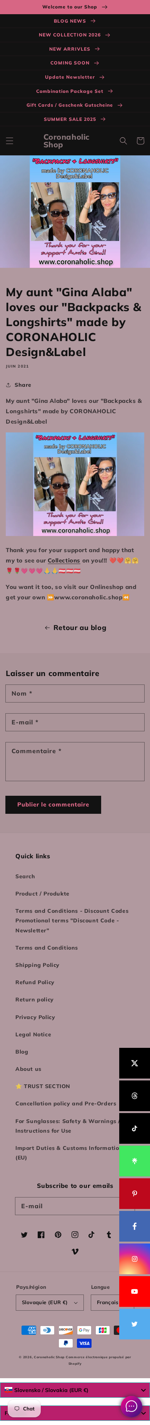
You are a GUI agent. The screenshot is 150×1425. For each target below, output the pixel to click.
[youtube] (134, 1291)
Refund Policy (35, 982)
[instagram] (134, 1259)
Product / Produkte (42, 893)
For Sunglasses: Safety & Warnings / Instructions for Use (67, 1126)
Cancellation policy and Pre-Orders (65, 1103)
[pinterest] (134, 1193)
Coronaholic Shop (50, 1357)
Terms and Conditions (46, 947)
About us (28, 1068)
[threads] (134, 1095)
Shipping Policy (37, 965)
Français (107, 1302)
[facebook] (134, 1226)
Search (25, 876)
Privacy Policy (35, 1017)
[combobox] (75, 1390)
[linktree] (134, 1161)
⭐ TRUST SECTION (42, 1086)
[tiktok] (134, 1128)
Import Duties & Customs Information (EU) (69, 1153)
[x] (134, 1063)
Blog (21, 1051)
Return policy (34, 999)
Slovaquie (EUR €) (45, 1302)
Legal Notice (33, 1034)
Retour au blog (79, 627)
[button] (9, 140)
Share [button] (23, 384)
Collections (64, 560)
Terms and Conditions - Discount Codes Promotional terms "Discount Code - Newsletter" (71, 920)
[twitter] (134, 1324)
